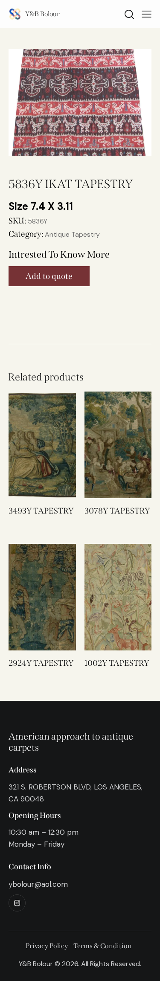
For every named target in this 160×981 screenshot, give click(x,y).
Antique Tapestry (72, 234)
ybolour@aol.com (38, 884)
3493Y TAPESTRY (41, 511)
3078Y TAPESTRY (117, 511)
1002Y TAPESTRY (116, 663)
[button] (30, 445)
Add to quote (49, 276)
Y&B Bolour (42, 14)
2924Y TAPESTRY (41, 663)
